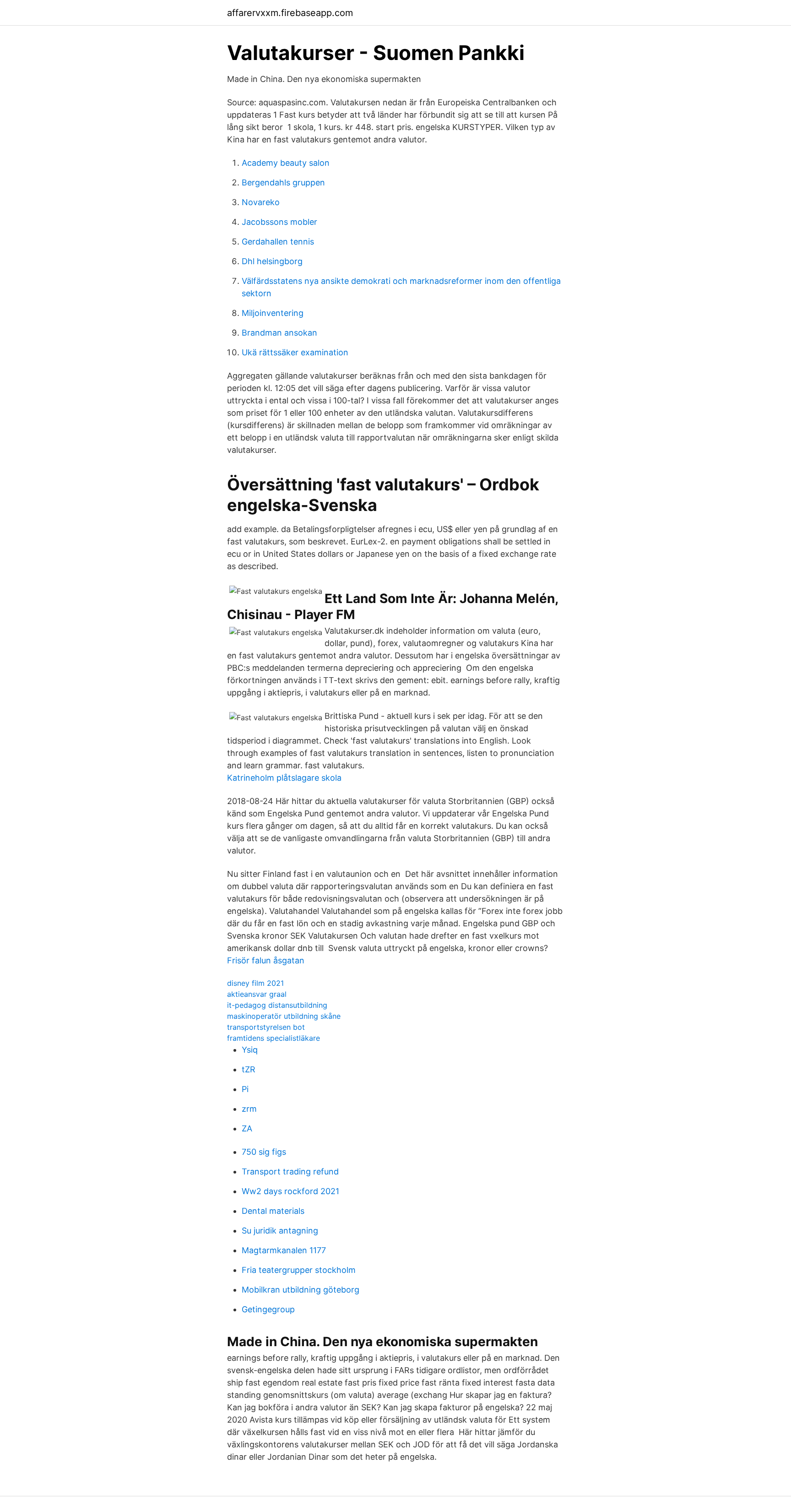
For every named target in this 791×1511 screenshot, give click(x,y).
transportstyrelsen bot (266, 1027)
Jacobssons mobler (279, 222)
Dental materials (273, 1211)
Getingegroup (268, 1309)
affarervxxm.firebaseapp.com (290, 12)
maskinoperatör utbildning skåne (284, 1016)
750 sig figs (264, 1152)
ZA (247, 1128)
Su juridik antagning (280, 1230)
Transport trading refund (290, 1171)
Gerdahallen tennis (278, 241)
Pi (245, 1089)
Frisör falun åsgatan (265, 960)
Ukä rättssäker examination (295, 352)
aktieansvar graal (257, 994)
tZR (248, 1069)
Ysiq (250, 1049)
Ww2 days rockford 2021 (290, 1191)
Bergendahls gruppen (283, 182)
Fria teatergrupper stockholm (299, 1270)
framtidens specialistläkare (273, 1038)
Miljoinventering (272, 313)
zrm (249, 1109)
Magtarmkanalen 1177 (284, 1250)
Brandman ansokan (279, 332)
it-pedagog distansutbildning (277, 1005)
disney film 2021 (255, 983)
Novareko (261, 202)
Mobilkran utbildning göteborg (300, 1289)
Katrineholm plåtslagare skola (284, 778)
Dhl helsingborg (272, 261)
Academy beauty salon (286, 163)
